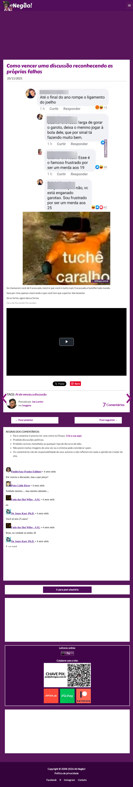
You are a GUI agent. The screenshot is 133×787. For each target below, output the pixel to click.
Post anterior (24, 419)
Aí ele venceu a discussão (31, 394)
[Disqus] (66, 506)
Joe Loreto (37, 401)
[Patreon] (83, 695)
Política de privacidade (66, 773)
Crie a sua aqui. (74, 435)
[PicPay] (68, 695)
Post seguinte (108, 419)
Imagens (26, 405)
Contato (82, 780)
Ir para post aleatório (67, 589)
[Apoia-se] (52, 695)
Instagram (69, 780)
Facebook (51, 780)
